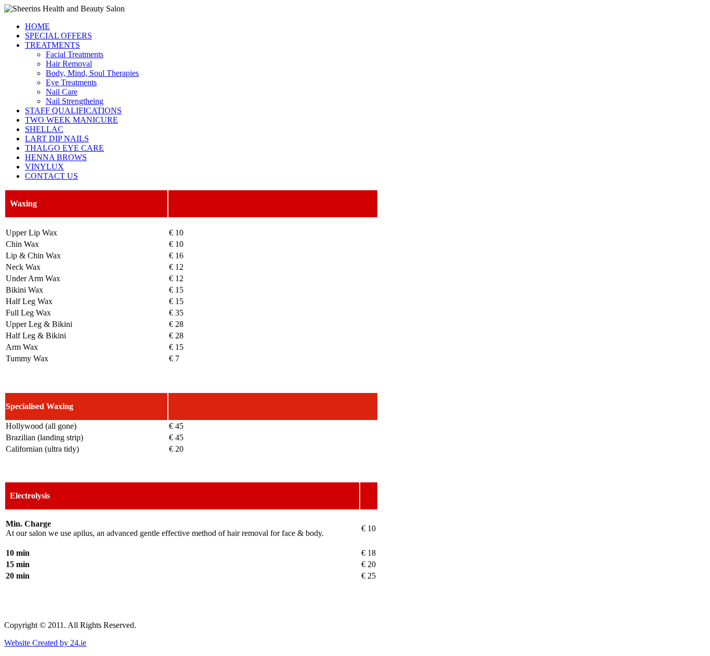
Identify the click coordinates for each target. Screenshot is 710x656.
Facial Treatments (74, 54)
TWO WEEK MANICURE (71, 119)
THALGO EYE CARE (64, 147)
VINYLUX (44, 166)
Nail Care (61, 91)
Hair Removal (69, 63)
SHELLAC (44, 129)
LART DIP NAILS (57, 138)
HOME (37, 26)
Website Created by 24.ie (45, 642)
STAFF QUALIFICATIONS (73, 110)
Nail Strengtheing (74, 101)
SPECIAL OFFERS (58, 35)
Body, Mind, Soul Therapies (92, 73)
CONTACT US (51, 176)
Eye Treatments (71, 82)
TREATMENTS (52, 45)
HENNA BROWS (56, 157)
